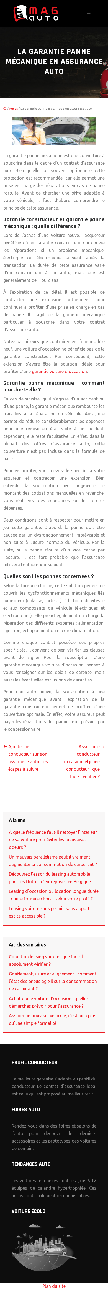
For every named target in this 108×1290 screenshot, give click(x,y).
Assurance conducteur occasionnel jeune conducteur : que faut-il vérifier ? (82, 761)
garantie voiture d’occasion (59, 371)
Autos (13, 108)
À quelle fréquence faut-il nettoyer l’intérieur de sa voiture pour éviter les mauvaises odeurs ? (53, 840)
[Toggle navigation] (89, 14)
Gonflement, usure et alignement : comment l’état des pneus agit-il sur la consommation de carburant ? (53, 981)
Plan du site (54, 1286)
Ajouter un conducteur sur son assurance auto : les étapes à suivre (28, 758)
